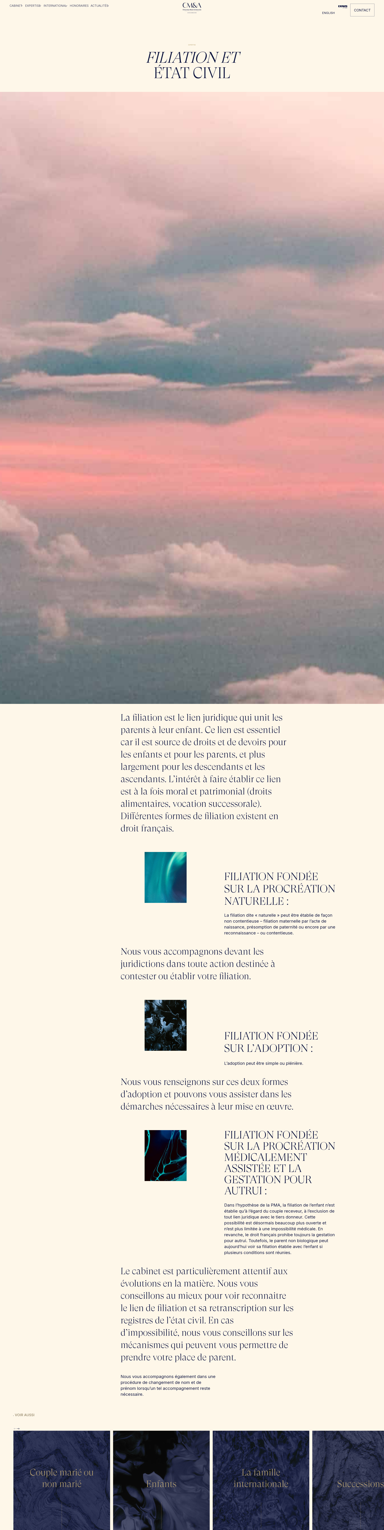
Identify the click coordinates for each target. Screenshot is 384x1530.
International (55, 6)
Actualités (99, 6)
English (328, 13)
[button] (18, 1429)
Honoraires (79, 6)
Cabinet (16, 6)
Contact (362, 10)
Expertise (32, 6)
